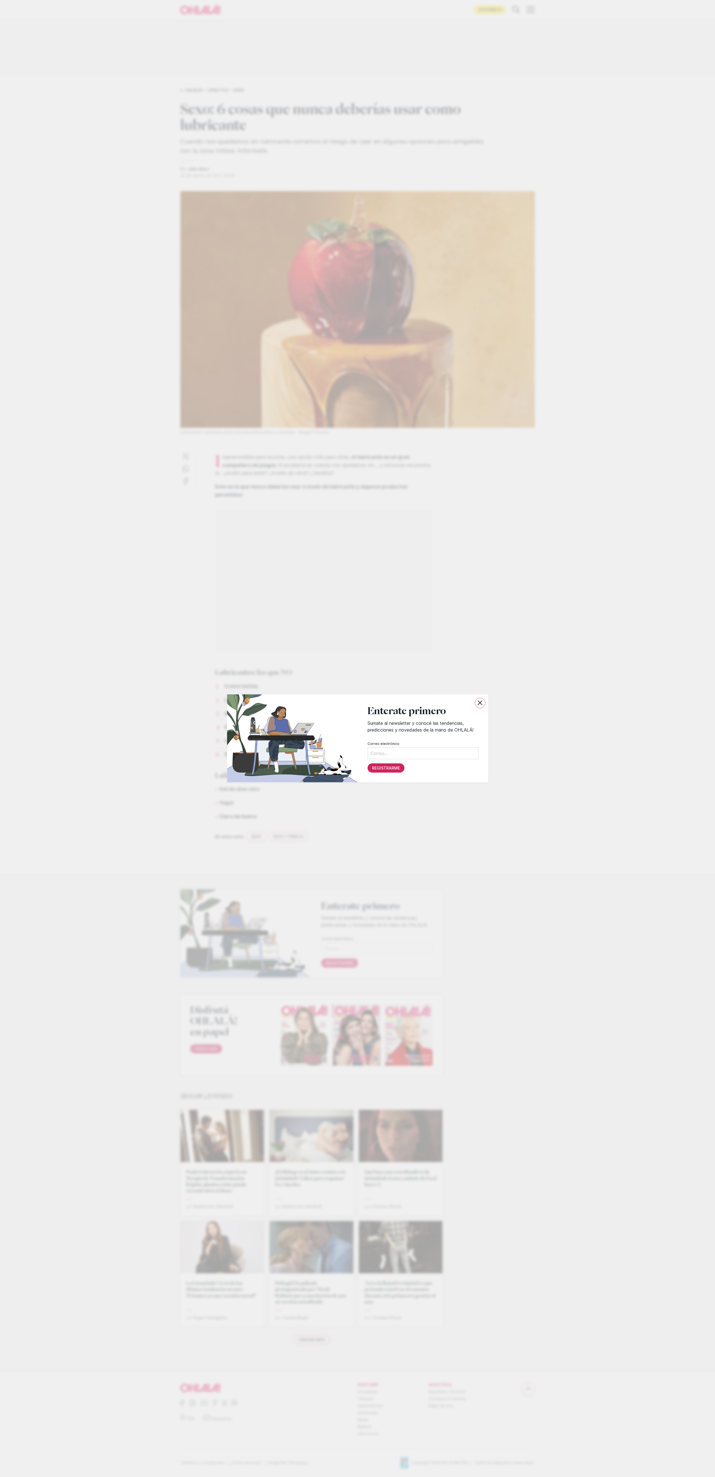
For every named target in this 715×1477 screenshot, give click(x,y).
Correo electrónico (383, 744)
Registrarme (386, 768)
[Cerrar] (480, 703)
